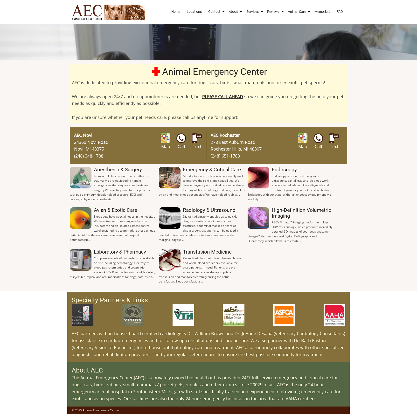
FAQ (340, 12)
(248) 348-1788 (88, 156)
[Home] (108, 11)
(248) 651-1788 (225, 156)
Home (175, 12)
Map (165, 146)
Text (197, 146)
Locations (194, 12)
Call (181, 146)
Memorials (322, 12)
